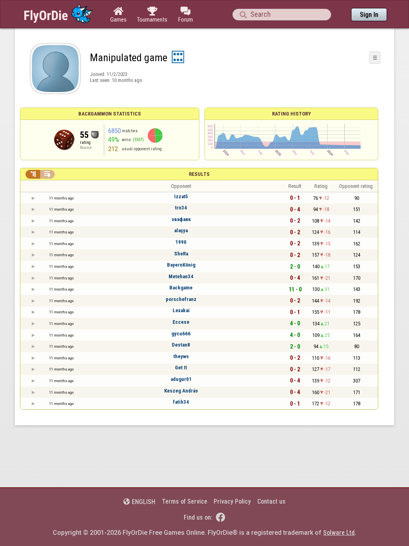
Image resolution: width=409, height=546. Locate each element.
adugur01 (181, 379)
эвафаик (181, 219)
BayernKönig (181, 265)
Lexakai (181, 310)
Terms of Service (184, 501)
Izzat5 (181, 196)
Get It (181, 368)
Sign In (369, 14)
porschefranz (181, 299)
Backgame (181, 288)
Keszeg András (181, 391)
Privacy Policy (232, 501)
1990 (181, 242)
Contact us (271, 501)
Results (199, 174)
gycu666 (181, 334)
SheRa (181, 254)
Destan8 (181, 345)
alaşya (181, 230)
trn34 (181, 208)
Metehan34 (181, 276)
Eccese (181, 322)
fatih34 (181, 402)
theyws (181, 356)
